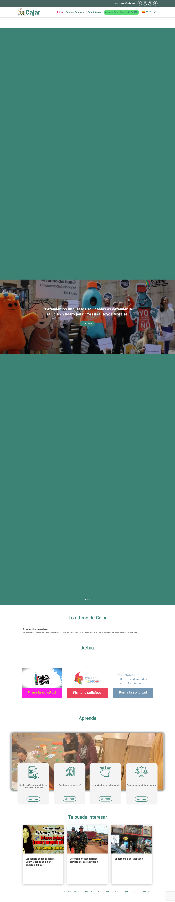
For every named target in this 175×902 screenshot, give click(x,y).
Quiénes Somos (74, 12)
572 (107, 891)
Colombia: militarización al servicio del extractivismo (84, 860)
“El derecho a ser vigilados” (129, 858)
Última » (145, 891)
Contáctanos (94, 12)
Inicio (60, 12)
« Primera (88, 891)
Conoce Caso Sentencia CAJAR (121, 12)
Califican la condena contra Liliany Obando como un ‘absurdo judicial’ (40, 861)
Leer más (87, 323)
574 (126, 891)
